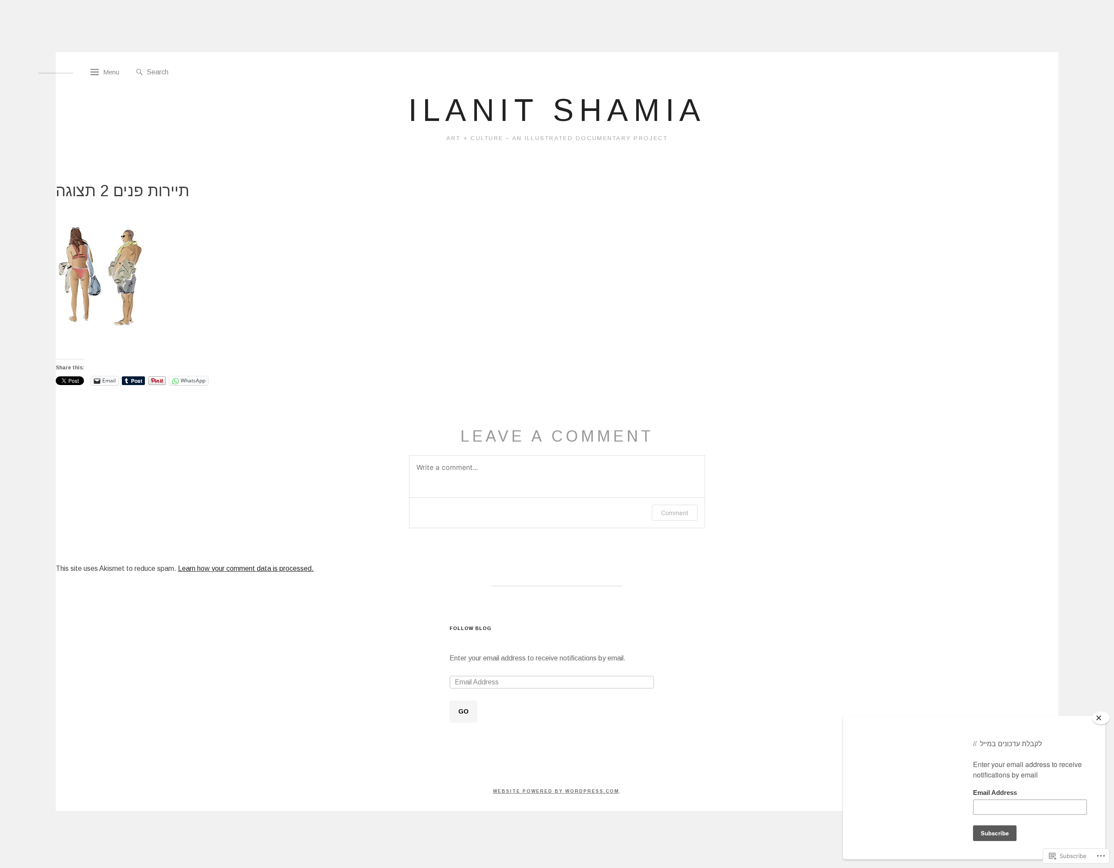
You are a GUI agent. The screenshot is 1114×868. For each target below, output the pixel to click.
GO (463, 711)
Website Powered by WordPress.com (556, 791)
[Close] (1101, 717)
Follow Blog (471, 628)
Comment (674, 512)
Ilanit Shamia (557, 110)
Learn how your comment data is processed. (246, 568)
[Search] (139, 72)
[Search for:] (196, 71)
